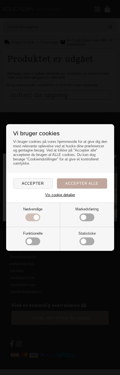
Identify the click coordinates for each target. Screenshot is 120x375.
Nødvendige (32, 209)
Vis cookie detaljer (60, 195)
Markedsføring (87, 209)
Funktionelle (33, 233)
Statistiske (87, 233)
